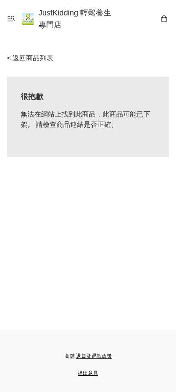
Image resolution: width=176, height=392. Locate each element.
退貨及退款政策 (94, 356)
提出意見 (88, 373)
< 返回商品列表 (30, 58)
